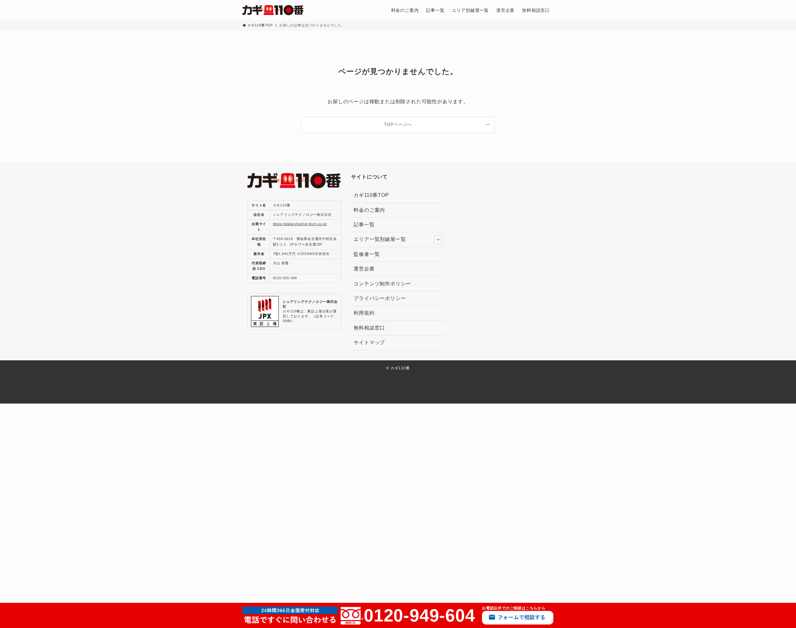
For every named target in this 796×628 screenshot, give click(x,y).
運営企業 (364, 268)
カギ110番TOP (371, 195)
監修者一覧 (369, 254)
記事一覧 (364, 224)
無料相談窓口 (369, 327)
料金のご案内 (369, 210)
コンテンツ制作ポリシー (382, 283)
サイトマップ (369, 342)
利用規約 (364, 313)
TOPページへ (398, 124)
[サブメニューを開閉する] (438, 239)
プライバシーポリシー (380, 298)
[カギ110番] (273, 10)
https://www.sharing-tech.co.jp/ (300, 224)
